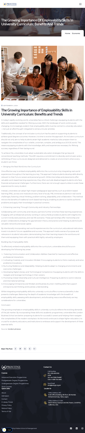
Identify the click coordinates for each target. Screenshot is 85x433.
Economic (76, 33)
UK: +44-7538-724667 (55, 377)
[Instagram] (82, 428)
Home (67, 33)
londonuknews (14, 329)
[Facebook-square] (71, 428)
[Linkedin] (77, 428)
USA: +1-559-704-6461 (55, 379)
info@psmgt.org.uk (54, 385)
